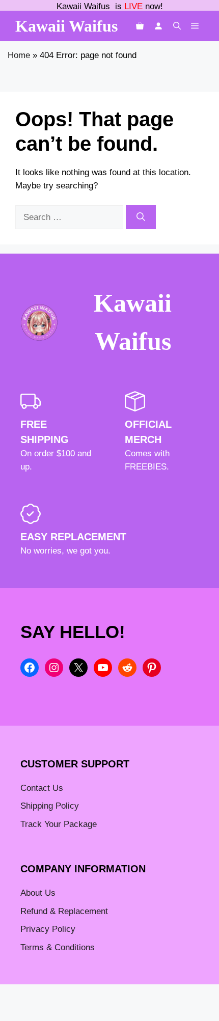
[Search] (141, 217)
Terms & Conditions (57, 947)
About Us (38, 893)
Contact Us (41, 788)
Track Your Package (58, 824)
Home (19, 55)
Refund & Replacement (64, 911)
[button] (177, 26)
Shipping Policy (49, 806)
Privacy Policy (47, 929)
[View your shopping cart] (140, 26)
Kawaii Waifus (66, 26)
